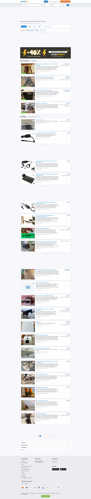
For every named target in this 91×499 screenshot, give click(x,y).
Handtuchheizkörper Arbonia (42, 335)
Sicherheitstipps (24, 462)
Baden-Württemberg (30, 30)
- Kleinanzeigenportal (39, 462)
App (46, 1)
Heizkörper (38, 322)
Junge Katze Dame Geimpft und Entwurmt (45, 77)
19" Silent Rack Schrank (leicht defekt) (44, 90)
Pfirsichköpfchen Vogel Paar (42, 387)
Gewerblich (39, 26)
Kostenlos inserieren (66, 1)
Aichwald (36, 30)
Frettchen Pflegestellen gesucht (42, 228)
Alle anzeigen (34, 60)
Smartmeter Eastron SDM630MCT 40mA (44, 295)
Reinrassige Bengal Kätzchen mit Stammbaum (46, 269)
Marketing (23, 474)
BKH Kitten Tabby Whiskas (41, 103)
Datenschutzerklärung (25, 469)
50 (40, 116)
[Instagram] (56, 462)
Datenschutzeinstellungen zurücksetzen (26, 467)
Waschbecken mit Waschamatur (43, 348)
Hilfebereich (23, 461)
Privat (34, 26)
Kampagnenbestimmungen (26, 477)
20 (38, 116)
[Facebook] (53, 462)
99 (48, 435)
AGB (22, 464)
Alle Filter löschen (43, 30)
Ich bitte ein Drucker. (40, 119)
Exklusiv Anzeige (24, 483)
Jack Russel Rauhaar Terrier (42, 374)
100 (51, 435)
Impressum (23, 476)
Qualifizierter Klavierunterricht (42, 282)
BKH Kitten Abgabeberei (41, 413)
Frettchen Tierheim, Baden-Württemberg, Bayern (46, 241)
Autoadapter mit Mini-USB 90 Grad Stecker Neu (46, 133)
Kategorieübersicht (25, 470)
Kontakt (22, 472)
